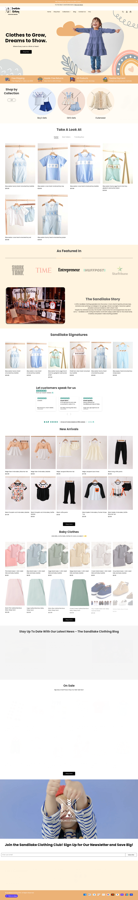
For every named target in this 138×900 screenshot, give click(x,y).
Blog (74, 12)
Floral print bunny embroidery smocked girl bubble (57, 763)
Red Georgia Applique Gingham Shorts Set (101, 726)
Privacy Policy (57, 880)
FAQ (89, 12)
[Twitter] (76, 879)
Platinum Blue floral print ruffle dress (122, 763)
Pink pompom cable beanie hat (80, 762)
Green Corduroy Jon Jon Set (14, 762)
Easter (56, 137)
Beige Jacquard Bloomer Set (65, 471)
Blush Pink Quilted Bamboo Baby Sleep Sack (13, 609)
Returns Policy (57, 877)
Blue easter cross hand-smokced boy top (51, 186)
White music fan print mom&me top (33, 726)
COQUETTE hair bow (54, 725)
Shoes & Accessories (71, 118)
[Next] (14, 100)
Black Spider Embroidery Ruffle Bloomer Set (117, 513)
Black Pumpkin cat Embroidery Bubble (17, 512)
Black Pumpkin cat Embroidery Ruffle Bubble (42, 513)
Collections (65, 12)
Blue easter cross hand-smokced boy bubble (84, 186)
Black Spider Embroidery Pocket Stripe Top (94, 513)
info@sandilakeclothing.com (83, 871)
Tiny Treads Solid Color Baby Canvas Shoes (100, 609)
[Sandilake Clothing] (12, 11)
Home (49, 12)
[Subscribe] (27, 882)
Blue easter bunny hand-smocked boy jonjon (52, 237)
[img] (69, 391)
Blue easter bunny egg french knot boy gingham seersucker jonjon (115, 187)
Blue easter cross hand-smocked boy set (18, 237)
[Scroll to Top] (135, 891)
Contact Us (82, 12)
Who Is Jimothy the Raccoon (16, 664)
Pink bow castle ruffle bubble (36, 762)
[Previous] (9, 100)
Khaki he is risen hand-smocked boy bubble (80, 372)
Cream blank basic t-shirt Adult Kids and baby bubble (101, 572)
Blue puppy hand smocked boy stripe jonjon (122, 372)
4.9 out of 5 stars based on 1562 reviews (72, 422)
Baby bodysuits (100, 118)
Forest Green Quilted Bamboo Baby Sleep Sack (79, 609)
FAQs (55, 882)
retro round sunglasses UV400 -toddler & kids (14, 726)
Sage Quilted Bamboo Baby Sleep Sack (35, 609)
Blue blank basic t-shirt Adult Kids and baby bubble (36, 572)
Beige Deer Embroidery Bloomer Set (16, 471)
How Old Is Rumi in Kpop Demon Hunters (65, 641)
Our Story (36, 871)
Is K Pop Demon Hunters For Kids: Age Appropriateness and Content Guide (107, 665)
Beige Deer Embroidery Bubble (40, 471)
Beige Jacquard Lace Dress (90, 471)
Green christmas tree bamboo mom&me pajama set (79, 726)
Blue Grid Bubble (118, 725)
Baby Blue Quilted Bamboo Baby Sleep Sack (56, 609)
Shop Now (57, 12)
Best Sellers (66, 137)
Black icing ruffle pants (115, 471)
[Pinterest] (76, 874)
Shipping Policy (58, 874)
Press (34, 874)
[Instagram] (85, 874)
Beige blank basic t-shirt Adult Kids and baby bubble (79, 572)
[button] (130, 12)
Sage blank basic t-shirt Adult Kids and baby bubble (57, 572)
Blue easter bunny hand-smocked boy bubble (19, 186)
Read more (8, 672)
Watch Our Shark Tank (40, 877)
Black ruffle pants (62, 512)
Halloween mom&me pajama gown (100, 763)
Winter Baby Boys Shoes (120, 608)
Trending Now (79, 137)
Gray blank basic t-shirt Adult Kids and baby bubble (122, 572)
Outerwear (42, 118)
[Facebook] (80, 874)
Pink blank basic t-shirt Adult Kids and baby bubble (14, 572)
